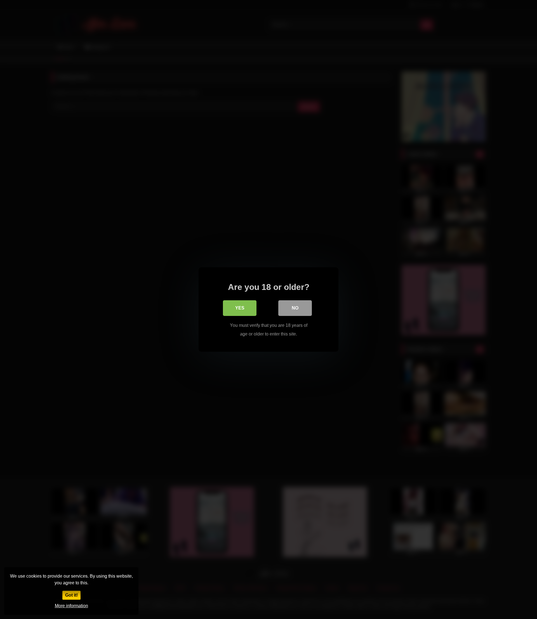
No (295, 308)
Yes (239, 308)
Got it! (71, 595)
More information (71, 605)
